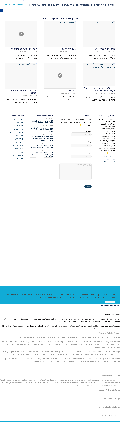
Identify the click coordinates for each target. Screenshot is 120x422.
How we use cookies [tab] (112, 314)
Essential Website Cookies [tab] (109, 333)
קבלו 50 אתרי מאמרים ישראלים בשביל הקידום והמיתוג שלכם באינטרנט (99, 89)
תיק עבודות (19, 149)
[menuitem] (111, 5)
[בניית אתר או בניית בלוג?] (99, 34)
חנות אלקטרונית (17, 122)
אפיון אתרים (19, 139)
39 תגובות (99, 93)
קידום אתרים (18, 135)
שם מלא (88, 131)
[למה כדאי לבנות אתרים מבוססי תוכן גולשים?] (21, 76)
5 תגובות (22, 52)
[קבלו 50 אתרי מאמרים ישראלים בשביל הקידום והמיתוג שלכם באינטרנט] (99, 74)
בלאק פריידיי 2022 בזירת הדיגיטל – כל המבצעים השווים (42, 146)
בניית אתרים (18, 119)
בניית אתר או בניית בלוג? (105, 49)
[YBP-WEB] (14, 5)
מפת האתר (19, 152)
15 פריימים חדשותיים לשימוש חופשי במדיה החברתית (42, 122)
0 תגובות (99, 52)
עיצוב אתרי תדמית (69, 49)
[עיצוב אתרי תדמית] (60, 34)
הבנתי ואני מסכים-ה (110, 302)
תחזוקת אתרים (17, 129)
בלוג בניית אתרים (17, 142)
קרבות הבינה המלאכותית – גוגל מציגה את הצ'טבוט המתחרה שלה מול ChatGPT (42, 138)
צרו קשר (20, 158)
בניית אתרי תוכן (70, 90)
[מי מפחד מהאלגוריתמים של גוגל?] (21, 34)
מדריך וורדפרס (18, 145)
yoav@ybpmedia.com (108, 156)
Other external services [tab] (110, 376)
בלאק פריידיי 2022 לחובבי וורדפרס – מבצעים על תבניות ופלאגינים (42, 154)
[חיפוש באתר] (29, 5)
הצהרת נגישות (18, 155)
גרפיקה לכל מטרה (16, 132)
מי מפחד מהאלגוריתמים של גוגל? (24, 49)
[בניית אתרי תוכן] (60, 76)
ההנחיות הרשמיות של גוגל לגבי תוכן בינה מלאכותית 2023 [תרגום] (42, 130)
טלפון (89, 153)
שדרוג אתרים (18, 126)
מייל (89, 142)
